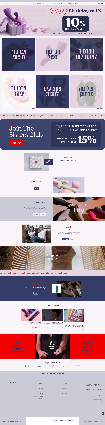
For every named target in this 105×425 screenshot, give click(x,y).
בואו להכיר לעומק (72, 239)
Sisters (99, 421)
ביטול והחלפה (7, 421)
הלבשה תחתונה (39, 3)
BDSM (51, 3)
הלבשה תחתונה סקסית (64, 388)
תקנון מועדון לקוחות (40, 395)
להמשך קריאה (43, 214)
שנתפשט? (52, 262)
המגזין (42, 385)
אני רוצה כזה (36, 188)
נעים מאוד (42, 381)
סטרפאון (66, 390)
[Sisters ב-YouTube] (13, 382)
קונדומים (66, 386)
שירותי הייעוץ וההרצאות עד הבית (39, 391)
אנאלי (54, 3)
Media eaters (91, 421)
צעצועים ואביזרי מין (64, 393)
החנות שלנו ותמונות (41, 383)
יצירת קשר (4, 421)
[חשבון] (6, 3)
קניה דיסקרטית (7, 115)
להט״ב (76, 3)
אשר (52, 422)
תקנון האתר (20, 421)
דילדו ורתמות (65, 383)
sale (4, 273)
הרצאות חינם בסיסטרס (40, 398)
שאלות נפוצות (41, 393)
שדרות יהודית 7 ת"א (100, 402)
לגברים (43, 3)
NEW (73, 3)
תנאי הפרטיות (16, 421)
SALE (28, 3)
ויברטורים (65, 3)
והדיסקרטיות (62, 233)
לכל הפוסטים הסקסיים (52, 307)
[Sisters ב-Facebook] (15, 382)
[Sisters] (100, 3)
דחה (35, 422)
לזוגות (48, 3)
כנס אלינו (36, 293)
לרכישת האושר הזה (68, 165)
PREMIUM (60, 3)
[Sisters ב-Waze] (10, 382)
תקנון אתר (53, 420)
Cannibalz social (84, 421)
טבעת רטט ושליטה (64, 391)
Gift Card (42, 390)
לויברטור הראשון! (36, 214)
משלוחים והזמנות (41, 388)
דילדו (57, 3)
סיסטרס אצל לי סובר (65, 239)
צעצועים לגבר (65, 385)
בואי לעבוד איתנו (41, 386)
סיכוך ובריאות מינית (33, 3)
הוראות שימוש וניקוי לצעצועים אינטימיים (38, 396)
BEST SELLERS (69, 3)
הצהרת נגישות (12, 421)
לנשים (46, 3)
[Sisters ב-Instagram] (12, 382)
